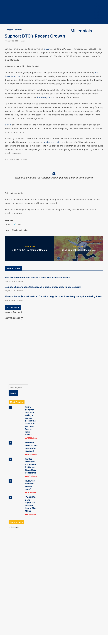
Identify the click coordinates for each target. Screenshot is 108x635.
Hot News (18, 30)
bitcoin (47, 49)
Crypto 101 (98, 12)
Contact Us (99, 21)
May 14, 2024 (10, 291)
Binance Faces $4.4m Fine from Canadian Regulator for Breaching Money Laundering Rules (53, 296)
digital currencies (52, 142)
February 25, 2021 (12, 41)
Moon (23, 41)
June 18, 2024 (10, 281)
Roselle (20, 281)
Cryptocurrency (101, 6)
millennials (23, 230)
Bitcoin (97, 9)
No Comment (13, 307)
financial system (44, 97)
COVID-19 (98, 18)
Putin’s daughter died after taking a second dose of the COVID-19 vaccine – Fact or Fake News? (30, 421)
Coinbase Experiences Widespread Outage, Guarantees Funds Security (43, 287)
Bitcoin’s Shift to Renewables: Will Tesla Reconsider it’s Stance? (38, 277)
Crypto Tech (99, 15)
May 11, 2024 (10, 300)
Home (96, 3)
